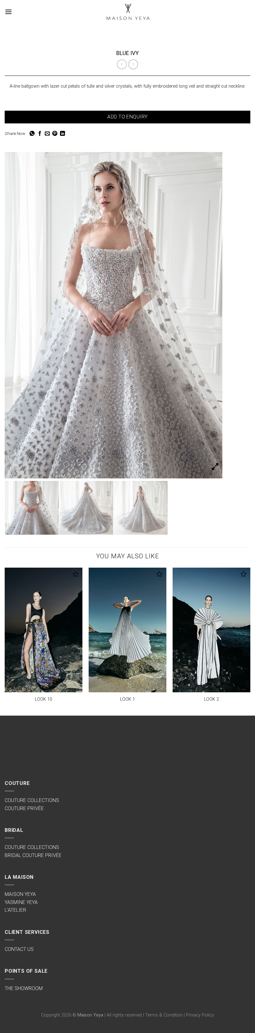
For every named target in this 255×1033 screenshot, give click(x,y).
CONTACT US (19, 949)
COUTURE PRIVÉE (24, 808)
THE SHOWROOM (24, 988)
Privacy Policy (200, 1015)
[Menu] (8, 11)
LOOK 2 (211, 699)
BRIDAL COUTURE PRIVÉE (33, 855)
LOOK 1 (127, 699)
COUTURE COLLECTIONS (32, 800)
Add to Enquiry (127, 117)
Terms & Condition (164, 1015)
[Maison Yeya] (127, 12)
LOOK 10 (43, 699)
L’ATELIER (15, 910)
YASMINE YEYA (21, 902)
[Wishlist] (76, 574)
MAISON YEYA (20, 894)
